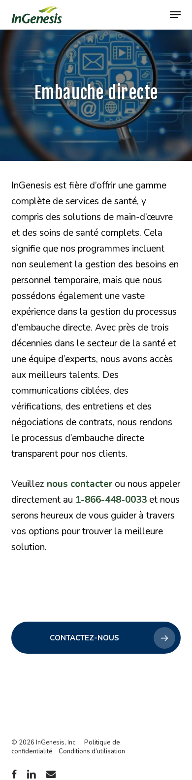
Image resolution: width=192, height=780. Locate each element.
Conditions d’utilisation (92, 751)
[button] (175, 15)
